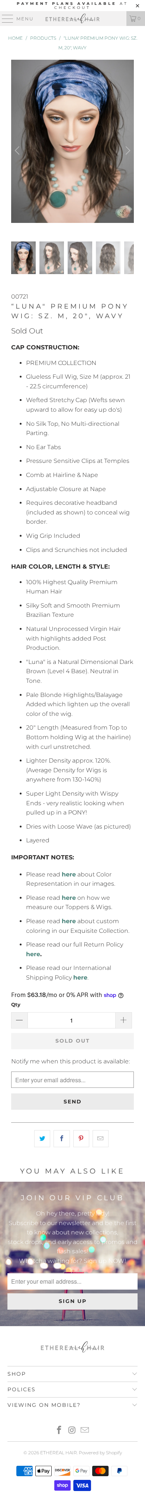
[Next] (126, 150)
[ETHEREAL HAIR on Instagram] (72, 1431)
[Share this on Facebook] (62, 1138)
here (33, 954)
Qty (15, 1004)
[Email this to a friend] (101, 1138)
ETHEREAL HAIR (58, 1452)
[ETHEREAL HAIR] (72, 18)
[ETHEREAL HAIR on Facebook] (59, 1431)
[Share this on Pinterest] (81, 1138)
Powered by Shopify (100, 1452)
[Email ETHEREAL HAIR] (85, 1431)
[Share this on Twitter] (42, 1138)
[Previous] (18, 150)
